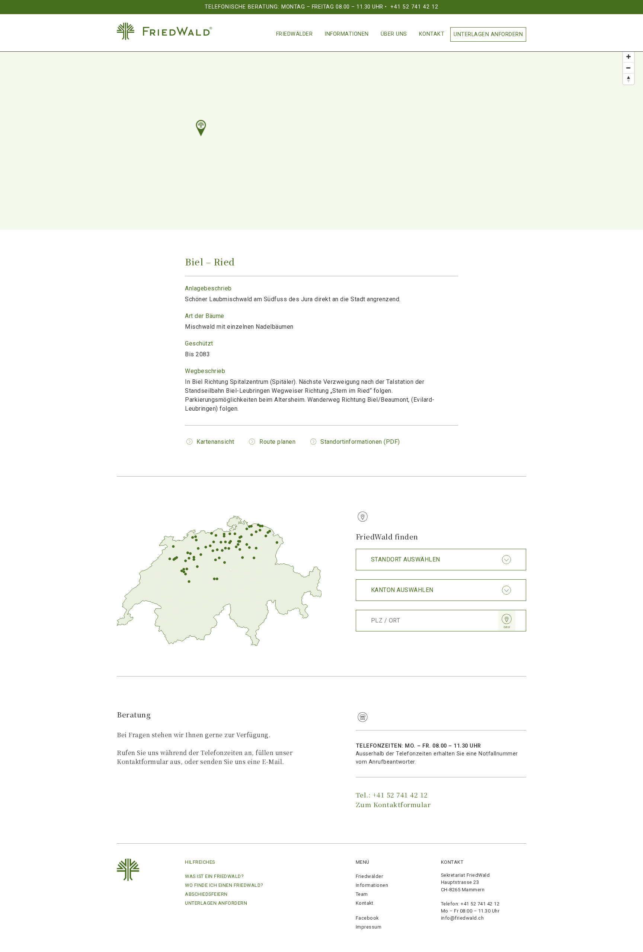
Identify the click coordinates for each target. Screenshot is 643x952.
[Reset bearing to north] (628, 79)
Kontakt (432, 34)
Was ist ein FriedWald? (214, 876)
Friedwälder (294, 34)
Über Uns (394, 34)
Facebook (367, 918)
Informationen (346, 34)
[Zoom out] (628, 67)
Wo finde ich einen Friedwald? (224, 885)
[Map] (321, 131)
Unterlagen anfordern (488, 34)
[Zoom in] (628, 56)
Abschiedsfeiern (206, 894)
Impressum (369, 927)
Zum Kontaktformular (393, 804)
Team (362, 894)
